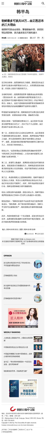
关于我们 (4, 429)
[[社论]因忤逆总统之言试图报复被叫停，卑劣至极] (23, 291)
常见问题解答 (13, 429)
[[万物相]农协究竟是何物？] (23, 302)
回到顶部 (40, 234)
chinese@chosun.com (14, 425)
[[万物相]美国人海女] (23, 279)
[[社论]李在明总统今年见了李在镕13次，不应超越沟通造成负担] (23, 268)
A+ (38, 38)
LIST (34, 38)
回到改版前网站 (7, 432)
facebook (30, 234)
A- (43, 38)
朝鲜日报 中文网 (23, 3)
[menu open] (3, 3)
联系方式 (22, 429)
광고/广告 (29, 429)
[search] (43, 3)
